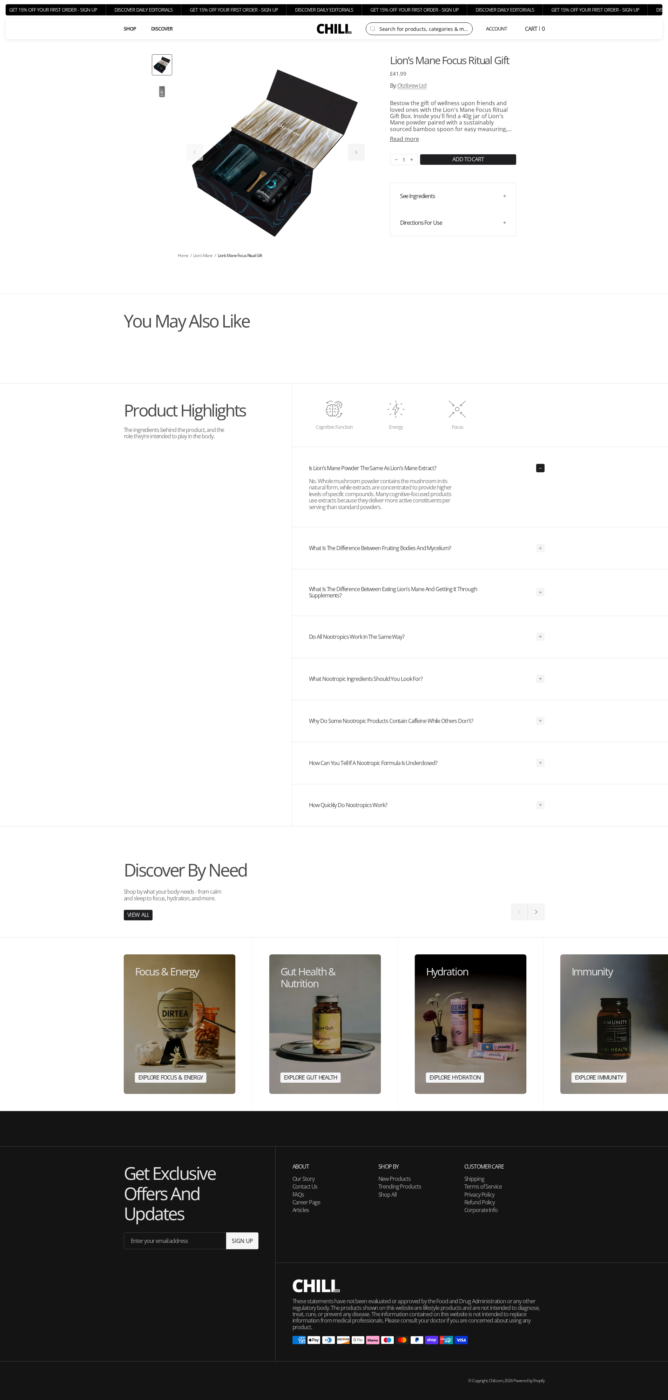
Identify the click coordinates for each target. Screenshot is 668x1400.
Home (183, 255)
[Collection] (180, 1024)
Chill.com (496, 1381)
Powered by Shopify (529, 1381)
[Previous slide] (194, 152)
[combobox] (423, 29)
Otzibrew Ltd (411, 85)
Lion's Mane (202, 255)
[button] (497, 29)
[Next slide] (356, 152)
